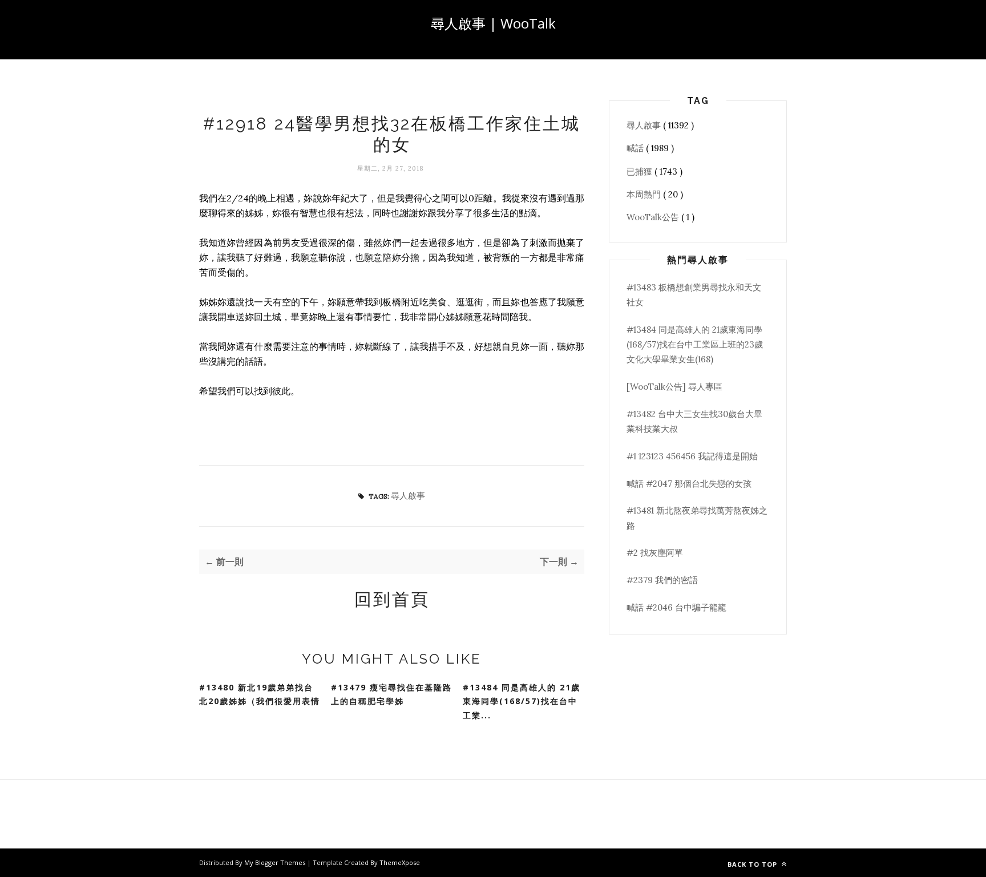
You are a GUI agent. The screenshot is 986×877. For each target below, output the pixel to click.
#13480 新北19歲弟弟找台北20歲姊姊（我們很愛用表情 (259, 694)
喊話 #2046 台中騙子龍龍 (676, 607)
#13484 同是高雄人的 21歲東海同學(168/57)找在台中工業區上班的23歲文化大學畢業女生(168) (695, 344)
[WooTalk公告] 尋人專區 (674, 386)
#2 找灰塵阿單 (655, 552)
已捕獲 (640, 171)
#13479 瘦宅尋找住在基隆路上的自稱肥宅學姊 (391, 694)
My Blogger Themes (275, 862)
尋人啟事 (408, 495)
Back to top (753, 864)
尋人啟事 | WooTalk (493, 23)
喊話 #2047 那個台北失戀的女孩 (689, 483)
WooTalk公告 (654, 217)
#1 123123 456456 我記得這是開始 (692, 456)
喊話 (636, 148)
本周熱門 (645, 194)
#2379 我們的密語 (662, 580)
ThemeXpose (399, 862)
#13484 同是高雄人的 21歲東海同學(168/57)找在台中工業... (521, 701)
